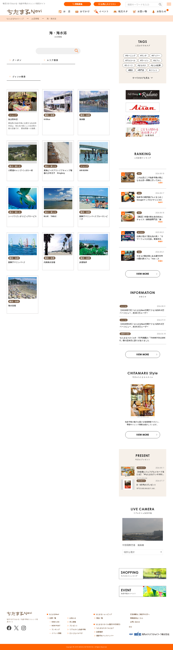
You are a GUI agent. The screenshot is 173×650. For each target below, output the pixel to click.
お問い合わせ (135, 622)
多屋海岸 (83, 262)
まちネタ (142, 65)
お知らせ (72, 618)
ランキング (56, 629)
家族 (156, 488)
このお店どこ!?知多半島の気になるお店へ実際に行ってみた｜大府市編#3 (150, 180)
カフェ (157, 60)
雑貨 (142, 488)
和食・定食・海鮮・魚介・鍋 (18, 132)
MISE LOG (55, 622)
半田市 (160, 222)
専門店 (141, 70)
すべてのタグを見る (141, 78)
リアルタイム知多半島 (77, 629)
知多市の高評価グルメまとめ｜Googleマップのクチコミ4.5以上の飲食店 (150, 199)
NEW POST (56, 626)
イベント (153, 70)
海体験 (82, 119)
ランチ (144, 55)
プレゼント (73, 626)
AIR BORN (83, 170)
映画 (146, 488)
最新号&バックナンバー (105, 636)
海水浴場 (12, 305)
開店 (131, 70)
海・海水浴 (47, 124)
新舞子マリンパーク (16, 262)
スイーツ (129, 65)
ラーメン (144, 60)
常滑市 (160, 261)
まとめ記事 (156, 65)
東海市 (160, 241)
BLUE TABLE (50, 216)
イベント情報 (56, 633)
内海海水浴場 (49, 262)
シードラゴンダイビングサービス (22, 216)
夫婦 (153, 488)
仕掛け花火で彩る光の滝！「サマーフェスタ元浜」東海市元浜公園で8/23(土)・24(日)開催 (150, 239)
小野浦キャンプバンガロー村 (20, 170)
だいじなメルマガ (75, 633)
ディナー (156, 55)
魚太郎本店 (13, 119)
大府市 (160, 183)
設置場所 (99, 632)
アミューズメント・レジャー (61, 124)
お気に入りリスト (108, 4)
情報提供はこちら (136, 618)
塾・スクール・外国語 (96, 175)
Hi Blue (47, 119)
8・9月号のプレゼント (146, 485)
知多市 (160, 202)
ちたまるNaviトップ (15, 18)
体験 (88, 124)
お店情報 (35, 18)
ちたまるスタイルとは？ (105, 628)
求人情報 (72, 622)
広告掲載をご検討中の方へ (140, 614)
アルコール (131, 60)
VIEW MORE (142, 273)
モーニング (131, 55)
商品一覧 (99, 618)
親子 (149, 488)
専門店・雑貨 (83, 175)
